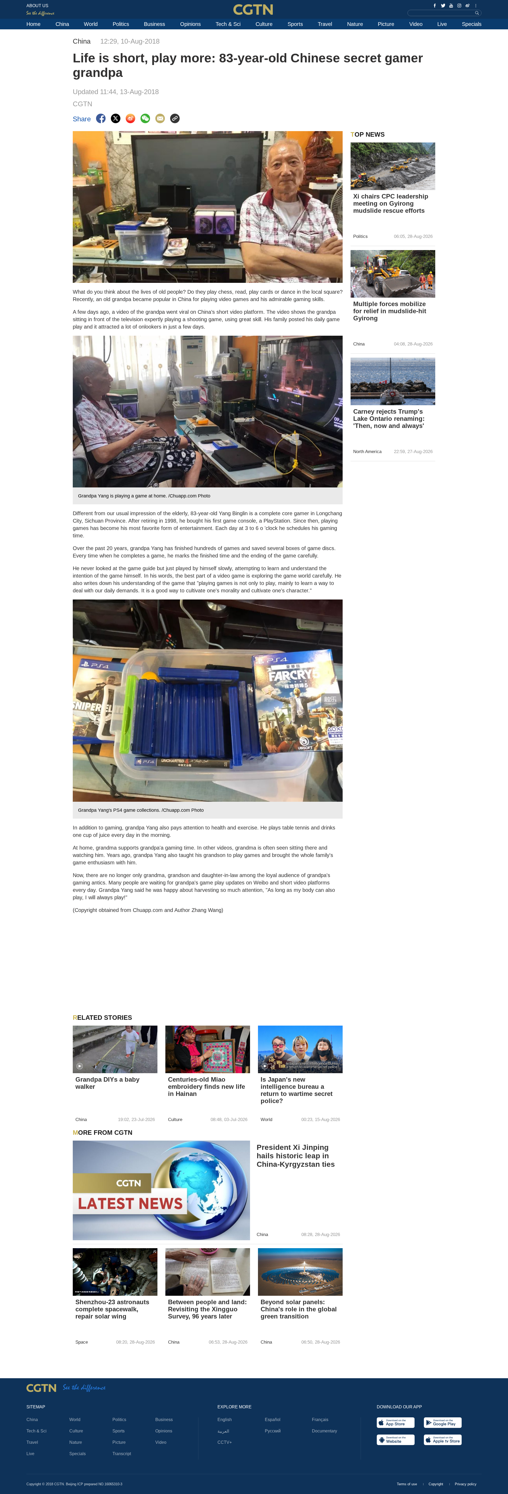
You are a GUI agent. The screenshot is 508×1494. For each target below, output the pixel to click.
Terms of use (407, 1484)
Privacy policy (466, 1484)
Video (416, 24)
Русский (273, 1431)
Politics (121, 24)
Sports (295, 24)
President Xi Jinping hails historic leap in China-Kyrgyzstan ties (296, 1155)
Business (154, 24)
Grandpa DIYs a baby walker (107, 1083)
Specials (472, 24)
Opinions (190, 24)
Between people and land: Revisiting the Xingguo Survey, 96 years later (207, 1309)
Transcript (121, 1453)
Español (272, 1419)
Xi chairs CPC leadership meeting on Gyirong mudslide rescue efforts (390, 203)
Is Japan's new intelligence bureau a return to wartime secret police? (297, 1090)
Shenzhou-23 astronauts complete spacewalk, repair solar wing (112, 1309)
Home (33, 24)
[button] (79, 1066)
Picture (386, 24)
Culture (264, 24)
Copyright (436, 1484)
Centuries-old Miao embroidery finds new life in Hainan (206, 1086)
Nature (355, 24)
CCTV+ (224, 1442)
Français (320, 1419)
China (62, 24)
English (224, 1419)
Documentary (324, 1431)
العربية (223, 1431)
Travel (325, 24)
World (91, 24)
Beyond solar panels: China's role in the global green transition (299, 1309)
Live (442, 24)
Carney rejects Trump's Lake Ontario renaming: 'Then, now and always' (389, 418)
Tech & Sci (228, 24)
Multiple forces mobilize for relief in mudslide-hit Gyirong (389, 311)
